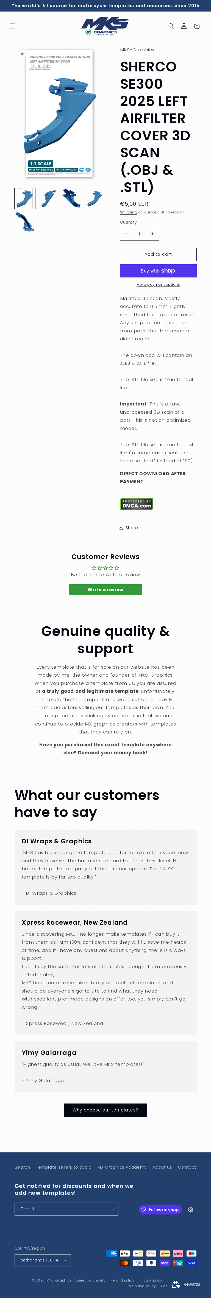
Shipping (128, 212)
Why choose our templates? (105, 1110)
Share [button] (132, 527)
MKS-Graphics (59, 1280)
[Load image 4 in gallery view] (95, 198)
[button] (12, 26)
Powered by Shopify (89, 1280)
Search (22, 1167)
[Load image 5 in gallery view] (25, 222)
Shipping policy (142, 1286)
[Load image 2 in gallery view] (48, 198)
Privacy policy (151, 1280)
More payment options (158, 284)
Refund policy (122, 1280)
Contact (187, 1167)
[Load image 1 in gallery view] (25, 198)
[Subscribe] (111, 1209)
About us (162, 1167)
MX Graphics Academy (122, 1167)
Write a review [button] (105, 590)
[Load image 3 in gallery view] (72, 198)
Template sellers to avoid (64, 1167)
